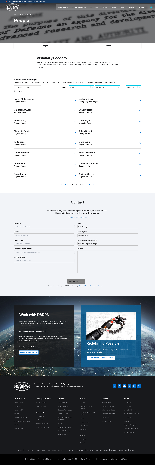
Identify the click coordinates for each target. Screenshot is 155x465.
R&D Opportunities (79, 7)
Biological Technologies (65, 410)
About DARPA (23, 14)
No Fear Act (70, 450)
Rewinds (82, 443)
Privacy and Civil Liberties (107, 459)
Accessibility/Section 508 (55, 450)
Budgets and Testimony (131, 428)
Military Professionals (108, 410)
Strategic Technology (64, 427)
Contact (108, 46)
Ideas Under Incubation (43, 427)
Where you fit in (106, 402)
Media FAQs (83, 429)
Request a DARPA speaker (77, 217)
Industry (16, 425)
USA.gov (124, 459)
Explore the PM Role (108, 406)
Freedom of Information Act (48, 459)
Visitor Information (129, 432)
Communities (18, 406)
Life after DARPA (107, 421)
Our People (127, 417)
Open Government (88, 459)
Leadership (127, 421)
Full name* (17, 223)
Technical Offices (63, 406)
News (113, 7)
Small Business (18, 428)
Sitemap (90, 450)
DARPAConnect (18, 402)
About (141, 7)
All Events (83, 439)
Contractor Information (109, 414)
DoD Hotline (30, 459)
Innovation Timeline (130, 410)
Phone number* (19, 240)
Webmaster (80, 450)
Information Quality (70, 459)
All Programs (40, 416)
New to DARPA (18, 410)
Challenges (39, 420)
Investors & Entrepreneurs (22, 421)
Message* (81, 249)
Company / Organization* (23, 249)
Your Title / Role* (20, 257)
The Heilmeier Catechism (131, 414)
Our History (127, 406)
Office (83, 232)
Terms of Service (95, 286)
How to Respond (41, 406)
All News (82, 402)
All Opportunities (41, 402)
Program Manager (87, 240)
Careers (132, 7)
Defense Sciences (63, 414)
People (45, 46)
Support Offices (63, 434)
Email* (16, 232)
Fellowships (105, 417)
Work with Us (63, 7)
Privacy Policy (83, 286)
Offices (104, 7)
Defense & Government (21, 417)
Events (122, 7)
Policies (19, 450)
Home (15, 14)
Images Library (84, 422)
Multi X (60, 423)
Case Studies (84, 426)
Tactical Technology (64, 431)
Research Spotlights (42, 423)
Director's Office (63, 402)
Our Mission (127, 402)
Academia (17, 414)
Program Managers (130, 425)
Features (82, 418)
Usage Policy (41, 450)
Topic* (80, 223)
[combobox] (96, 87)
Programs (94, 7)
